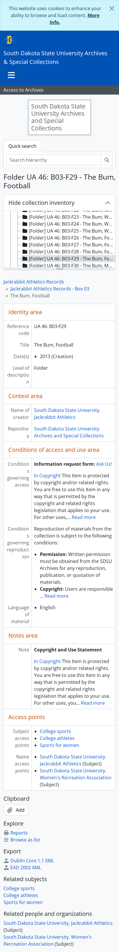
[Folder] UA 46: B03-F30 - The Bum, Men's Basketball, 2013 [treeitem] (72, 265)
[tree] (59, 240)
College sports (55, 731)
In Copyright (47, 475)
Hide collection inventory (41, 203)
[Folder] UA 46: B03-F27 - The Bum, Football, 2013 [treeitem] (72, 245)
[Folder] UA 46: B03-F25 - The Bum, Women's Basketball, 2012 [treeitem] (72, 231)
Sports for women (59, 745)
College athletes (57, 738)
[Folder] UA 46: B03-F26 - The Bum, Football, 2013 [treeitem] (72, 238)
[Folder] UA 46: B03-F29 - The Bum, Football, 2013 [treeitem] (72, 258)
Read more (84, 517)
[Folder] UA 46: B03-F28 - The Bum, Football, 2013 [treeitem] (72, 251)
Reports (19, 833)
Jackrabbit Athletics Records (33, 282)
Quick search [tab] (22, 146)
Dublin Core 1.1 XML (32, 860)
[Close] (112, 8)
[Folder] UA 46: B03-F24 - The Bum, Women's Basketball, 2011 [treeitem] (72, 224)
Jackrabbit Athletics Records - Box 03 (49, 289)
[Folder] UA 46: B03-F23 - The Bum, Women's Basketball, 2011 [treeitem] (72, 217)
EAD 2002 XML (25, 867)
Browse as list (25, 840)
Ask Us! (104, 464)
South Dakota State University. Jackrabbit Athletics (58, 923)
